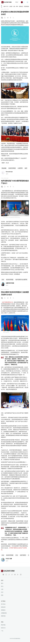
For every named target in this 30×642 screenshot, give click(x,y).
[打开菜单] (27, 2)
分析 (2, 589)
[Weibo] (12, 574)
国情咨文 (21, 6)
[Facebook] (10, 18)
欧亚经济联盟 (12, 168)
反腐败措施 (4, 613)
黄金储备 (4, 168)
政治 (2, 586)
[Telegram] (8, 18)
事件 (17, 6)
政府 (26, 168)
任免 (14, 6)
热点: (1, 6)
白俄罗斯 (20, 168)
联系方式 (3, 628)
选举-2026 (5, 6)
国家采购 (3, 616)
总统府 (10, 6)
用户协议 (3, 604)
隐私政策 (3, 607)
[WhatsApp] (5, 18)
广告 (2, 630)
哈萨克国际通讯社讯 (7, 302)
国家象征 (3, 610)
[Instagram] (2, 18)
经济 (2, 592)
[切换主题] (23, 2)
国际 (2, 595)
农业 (3, 279)
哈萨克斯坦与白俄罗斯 (21, 279)
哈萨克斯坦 (23, 555)
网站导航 (3, 625)
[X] (13, 18)
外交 (17, 555)
